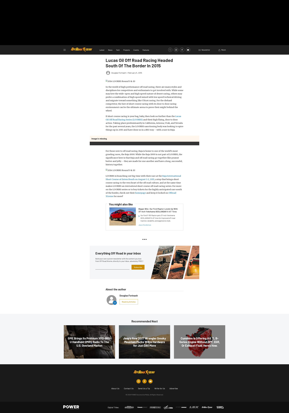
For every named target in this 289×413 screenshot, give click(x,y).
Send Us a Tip (144, 388)
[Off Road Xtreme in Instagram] (138, 381)
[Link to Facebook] (182, 50)
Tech (118, 50)
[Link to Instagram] (176, 50)
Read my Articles (129, 302)
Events (136, 50)
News (110, 50)
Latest (101, 50)
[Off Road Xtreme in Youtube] (150, 381)
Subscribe (138, 267)
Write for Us (159, 388)
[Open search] (170, 50)
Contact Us (129, 388)
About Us (115, 388)
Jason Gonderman (145, 225)
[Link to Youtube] (188, 50)
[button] (144, 81)
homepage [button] (140, 193)
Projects (126, 50)
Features (145, 50)
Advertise (173, 388)
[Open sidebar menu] (64, 49)
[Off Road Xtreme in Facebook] (144, 381)
